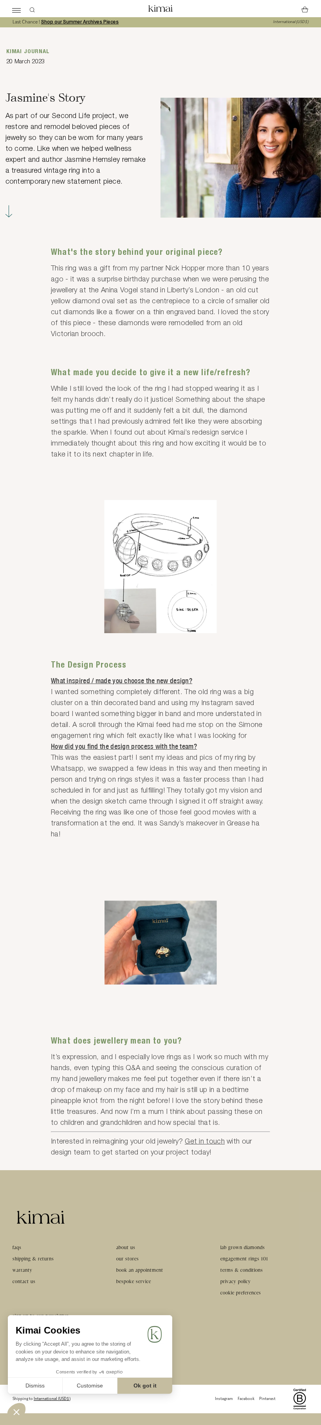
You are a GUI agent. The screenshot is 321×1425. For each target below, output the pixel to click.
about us (125, 1247)
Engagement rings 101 (244, 1258)
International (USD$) (290, 22)
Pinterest (267, 1399)
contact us (24, 1281)
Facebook (246, 1399)
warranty (22, 1270)
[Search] (32, 9)
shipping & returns (33, 1258)
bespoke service (133, 1281)
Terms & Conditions (241, 1270)
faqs (17, 1247)
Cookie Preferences (240, 1292)
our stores (127, 1258)
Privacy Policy (235, 1281)
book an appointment (139, 1270)
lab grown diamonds (242, 1247)
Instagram (224, 1399)
